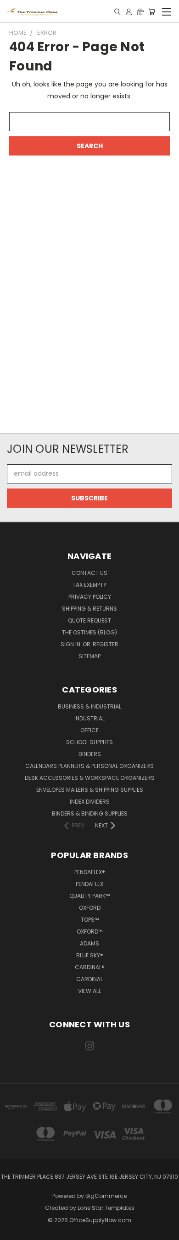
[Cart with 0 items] (152, 11)
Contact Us (89, 573)
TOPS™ (90, 919)
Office (89, 730)
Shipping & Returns (89, 608)
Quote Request (89, 620)
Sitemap (89, 656)
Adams (89, 943)
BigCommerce (106, 1196)
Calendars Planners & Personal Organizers (89, 766)
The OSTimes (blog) (89, 632)
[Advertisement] (89, 305)
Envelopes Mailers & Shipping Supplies (89, 790)
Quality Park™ (89, 896)
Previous (14, 1231)
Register (105, 644)
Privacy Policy (89, 597)
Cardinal (89, 979)
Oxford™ (89, 931)
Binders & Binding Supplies (90, 813)
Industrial (89, 718)
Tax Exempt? (89, 585)
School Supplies (89, 742)
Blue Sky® (89, 955)
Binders (89, 754)
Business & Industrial (89, 706)
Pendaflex (89, 884)
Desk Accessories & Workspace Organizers (90, 778)
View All (89, 991)
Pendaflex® (89, 872)
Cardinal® (90, 967)
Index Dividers (90, 801)
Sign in (71, 644)
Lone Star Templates (106, 1208)
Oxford (90, 908)
